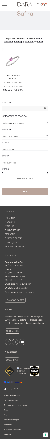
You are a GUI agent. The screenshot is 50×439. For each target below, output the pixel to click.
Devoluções (11, 242)
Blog (5, 415)
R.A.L (6, 410)
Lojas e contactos (15, 300)
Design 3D (9, 226)
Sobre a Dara (12, 331)
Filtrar (25, 191)
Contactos (8, 425)
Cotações (7, 434)
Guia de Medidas (12, 230)
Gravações (10, 222)
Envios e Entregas (13, 238)
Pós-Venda (10, 218)
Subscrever (12, 360)
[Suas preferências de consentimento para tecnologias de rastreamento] (45, 434)
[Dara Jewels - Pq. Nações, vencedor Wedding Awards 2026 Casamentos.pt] (34, 371)
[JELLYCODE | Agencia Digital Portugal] (5, 389)
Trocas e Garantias (14, 246)
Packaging (10, 234)
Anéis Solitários (17, 86)
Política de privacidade (12, 395)
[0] (45, 6)
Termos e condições (11, 400)
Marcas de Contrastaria (12, 430)
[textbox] (25, 123)
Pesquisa (45, 108)
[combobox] (25, 122)
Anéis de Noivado (10, 82)
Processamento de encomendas (15, 405)
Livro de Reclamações (11, 420)
